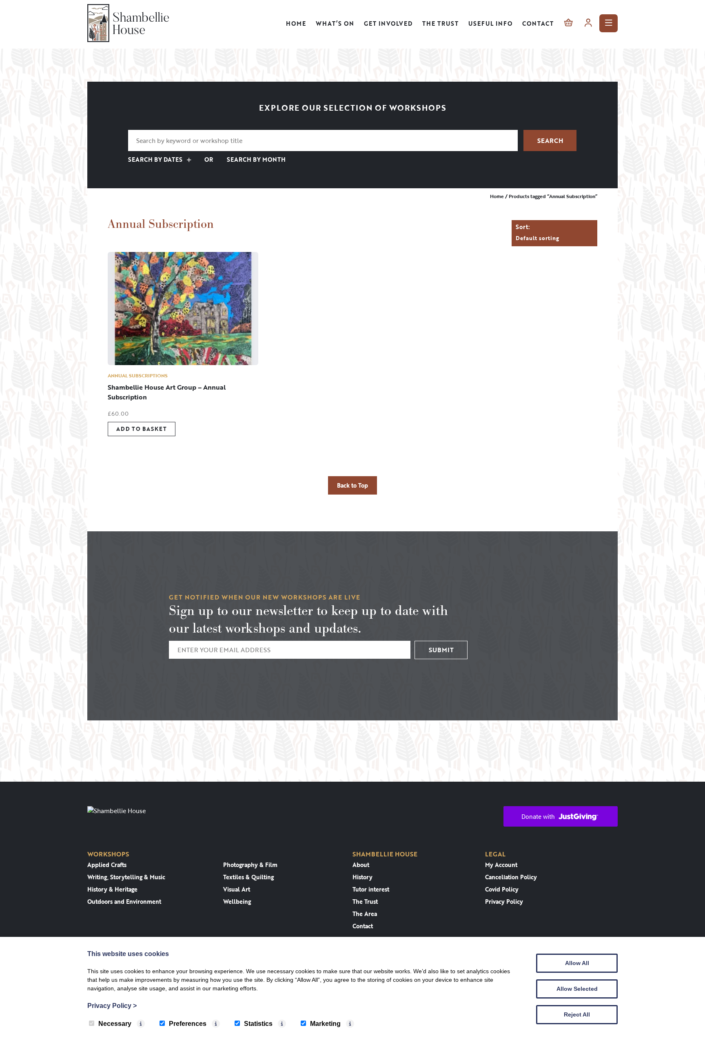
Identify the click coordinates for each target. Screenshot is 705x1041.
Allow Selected (577, 988)
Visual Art (236, 889)
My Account (501, 864)
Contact (538, 23)
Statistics (258, 1023)
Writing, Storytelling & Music (126, 877)
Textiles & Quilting (248, 877)
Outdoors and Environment (124, 901)
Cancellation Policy (511, 877)
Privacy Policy (504, 901)
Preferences (187, 1023)
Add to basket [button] (141, 429)
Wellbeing (237, 901)
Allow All (577, 963)
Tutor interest (370, 889)
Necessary (114, 1023)
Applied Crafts (106, 864)
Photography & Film (250, 864)
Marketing (325, 1023)
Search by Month (255, 159)
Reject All (577, 1014)
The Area (364, 913)
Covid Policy (502, 889)
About (360, 864)
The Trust (440, 23)
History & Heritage (112, 889)
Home (296, 23)
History (362, 877)
